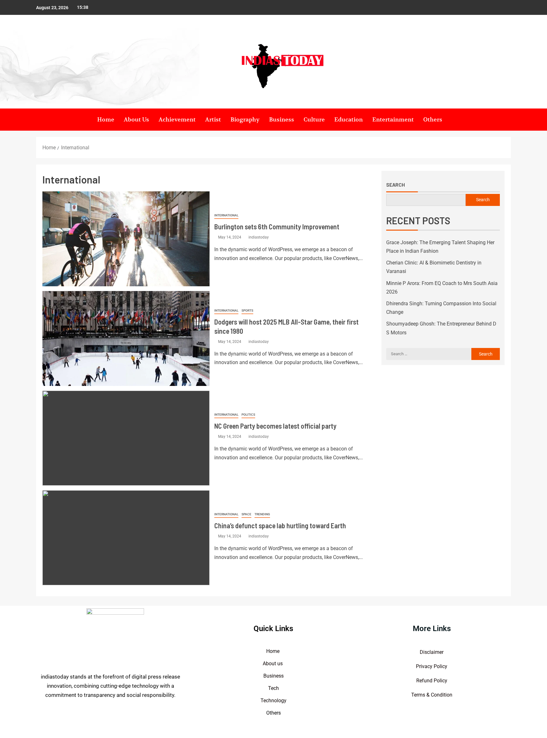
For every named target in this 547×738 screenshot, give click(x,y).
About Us (136, 119)
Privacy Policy (431, 666)
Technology (273, 701)
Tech (273, 688)
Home (105, 119)
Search (395, 185)
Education (348, 119)
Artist (213, 119)
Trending (262, 514)
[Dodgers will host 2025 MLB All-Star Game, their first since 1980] (126, 338)
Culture (314, 119)
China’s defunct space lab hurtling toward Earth (280, 525)
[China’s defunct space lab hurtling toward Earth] (126, 537)
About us (273, 663)
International (226, 215)
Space (246, 514)
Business (281, 119)
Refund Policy (431, 681)
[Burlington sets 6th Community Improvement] (126, 238)
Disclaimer (431, 652)
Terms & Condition (431, 695)
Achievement (177, 119)
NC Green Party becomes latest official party (275, 426)
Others (432, 119)
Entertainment (393, 119)
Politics (248, 414)
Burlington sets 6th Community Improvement (276, 226)
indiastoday (258, 237)
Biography (245, 119)
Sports (247, 310)
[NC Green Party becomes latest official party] (126, 438)
